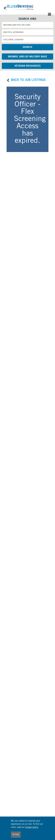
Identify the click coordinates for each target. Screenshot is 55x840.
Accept (16, 834)
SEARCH (27, 47)
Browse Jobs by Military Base (27, 57)
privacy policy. (31, 827)
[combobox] (27, 25)
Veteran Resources (28, 66)
